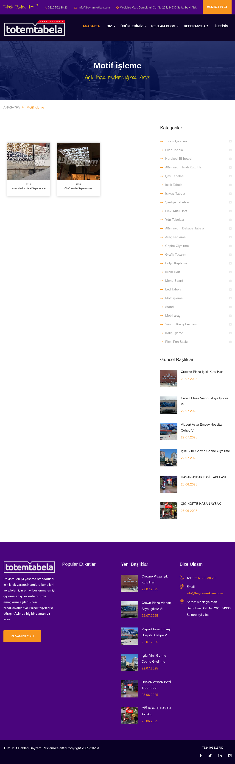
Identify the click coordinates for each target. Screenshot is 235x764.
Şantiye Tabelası (177, 202)
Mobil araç (172, 315)
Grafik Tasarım (176, 254)
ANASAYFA (11, 107)
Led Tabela (173, 289)
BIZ (109, 26)
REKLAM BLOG (163, 26)
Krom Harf (172, 272)
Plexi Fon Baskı (176, 341)
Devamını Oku (22, 636)
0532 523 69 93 (217, 7)
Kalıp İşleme (174, 333)
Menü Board (174, 280)
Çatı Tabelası (174, 176)
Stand (169, 307)
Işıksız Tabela (175, 193)
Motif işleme (174, 298)
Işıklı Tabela (173, 185)
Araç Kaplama (175, 237)
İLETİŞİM (222, 26)
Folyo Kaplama (176, 263)
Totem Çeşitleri (176, 141)
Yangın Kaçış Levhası (181, 324)
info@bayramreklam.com (205, 593)
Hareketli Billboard (178, 158)
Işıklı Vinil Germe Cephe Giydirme (205, 451)
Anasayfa (91, 26)
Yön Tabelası (174, 219)
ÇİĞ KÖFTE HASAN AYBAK (201, 503)
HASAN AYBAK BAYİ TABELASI (203, 477)
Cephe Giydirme (177, 246)
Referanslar (196, 26)
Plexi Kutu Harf (176, 211)
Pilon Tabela (174, 150)
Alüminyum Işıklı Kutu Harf (184, 167)
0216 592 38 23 (204, 578)
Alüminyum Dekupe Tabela (184, 228)
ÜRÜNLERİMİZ (131, 26)
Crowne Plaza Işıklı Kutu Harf (202, 372)
